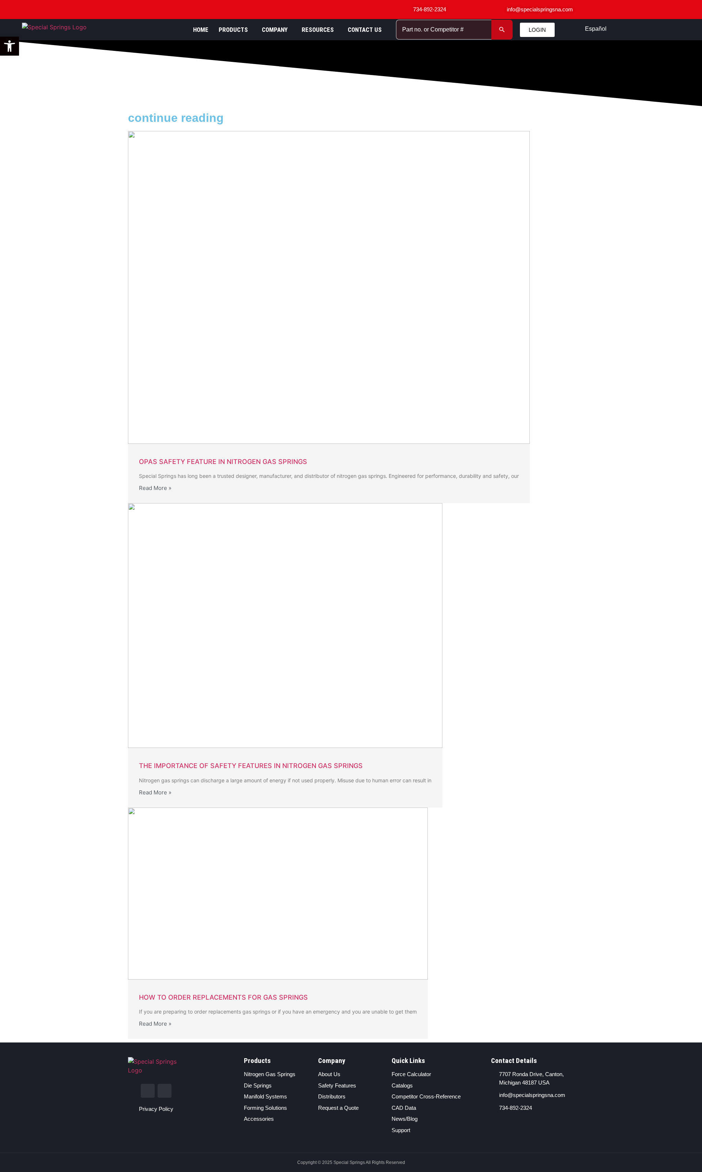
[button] (9, 46)
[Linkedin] (148, 1091)
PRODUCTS (233, 29)
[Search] (502, 30)
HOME (200, 29)
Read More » (155, 488)
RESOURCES (318, 29)
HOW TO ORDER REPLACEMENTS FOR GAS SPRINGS (223, 997)
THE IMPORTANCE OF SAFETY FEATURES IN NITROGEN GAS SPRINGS (251, 766)
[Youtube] (164, 1091)
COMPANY (275, 29)
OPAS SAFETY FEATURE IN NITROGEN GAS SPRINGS (223, 461)
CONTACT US (365, 29)
